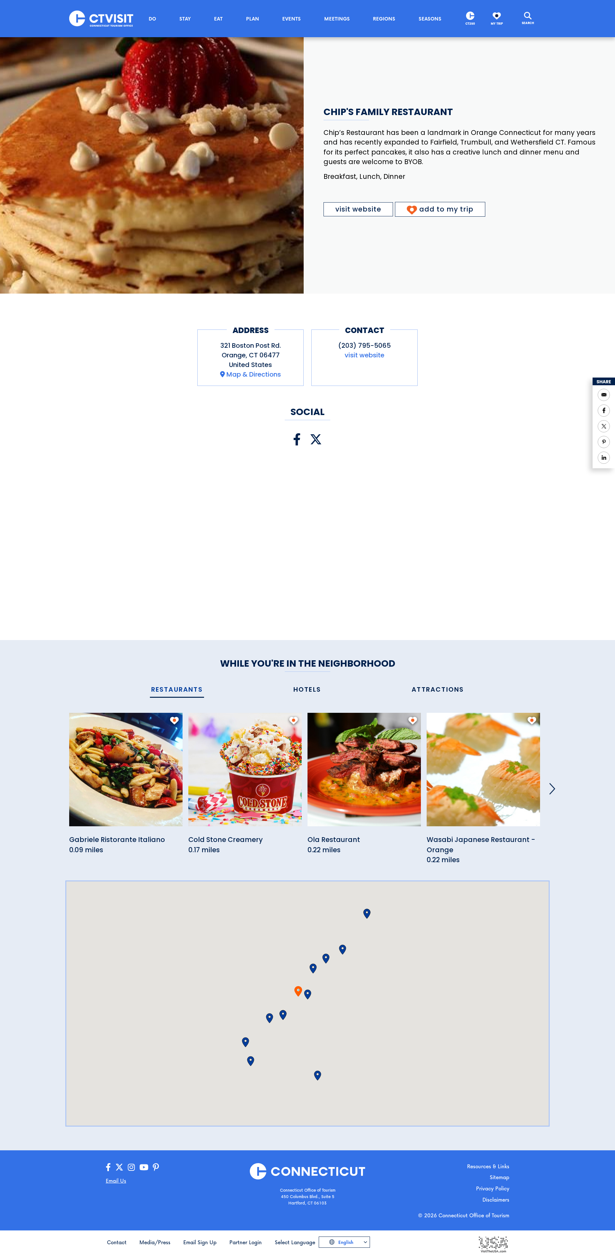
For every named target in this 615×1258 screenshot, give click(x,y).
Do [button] (152, 18)
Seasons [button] (430, 18)
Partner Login (245, 1242)
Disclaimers (495, 1200)
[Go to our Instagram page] (131, 1167)
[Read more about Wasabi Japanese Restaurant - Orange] (483, 773)
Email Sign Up (200, 1242)
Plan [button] (252, 18)
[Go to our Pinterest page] (156, 1167)
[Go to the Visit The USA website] (493, 1244)
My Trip (497, 23)
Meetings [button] (337, 18)
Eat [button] (218, 18)
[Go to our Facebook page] (108, 1167)
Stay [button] (185, 18)
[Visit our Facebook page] (297, 439)
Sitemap (499, 1177)
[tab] (177, 690)
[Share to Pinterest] (604, 442)
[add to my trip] (174, 720)
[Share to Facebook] (604, 410)
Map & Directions (253, 374)
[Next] (552, 788)
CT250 (470, 23)
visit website (358, 209)
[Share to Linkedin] (604, 458)
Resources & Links (488, 1166)
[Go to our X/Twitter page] (119, 1167)
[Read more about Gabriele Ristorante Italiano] (126, 773)
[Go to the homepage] (101, 18)
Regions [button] (384, 18)
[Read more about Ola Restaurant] (364, 773)
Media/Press (154, 1242)
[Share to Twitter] (604, 426)
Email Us (116, 1181)
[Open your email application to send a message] (604, 395)
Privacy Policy (492, 1188)
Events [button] (291, 18)
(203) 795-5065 (364, 345)
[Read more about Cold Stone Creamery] (245, 773)
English (345, 1242)
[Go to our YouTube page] (143, 1167)
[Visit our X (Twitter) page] (316, 439)
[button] (307, 994)
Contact (117, 1242)
